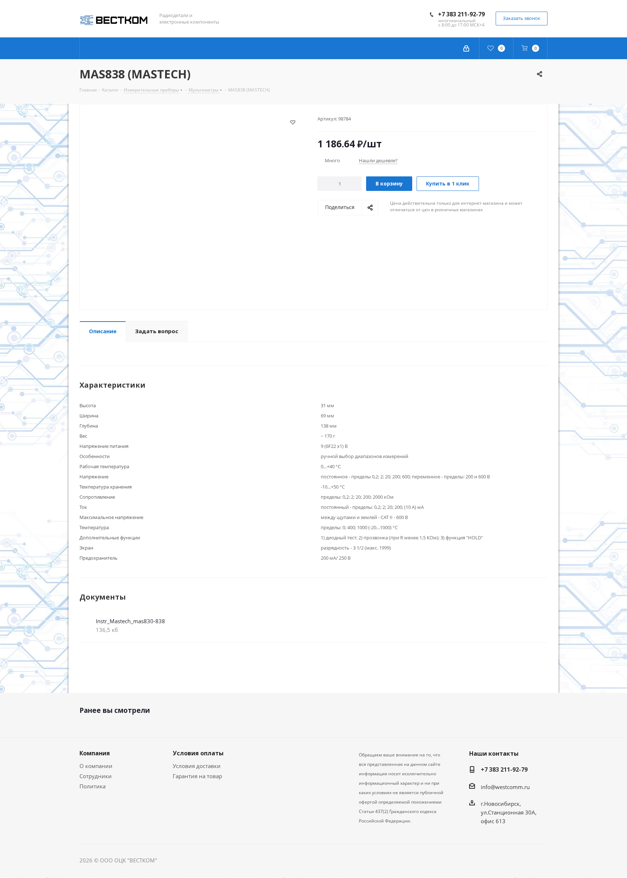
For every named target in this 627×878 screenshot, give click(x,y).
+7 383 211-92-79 (461, 14)
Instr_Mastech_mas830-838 (130, 621)
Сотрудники (95, 776)
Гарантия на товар (197, 776)
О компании (95, 765)
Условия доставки (197, 765)
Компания (94, 753)
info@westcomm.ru (505, 787)
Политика (92, 786)
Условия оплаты (198, 753)
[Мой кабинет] (466, 48)
